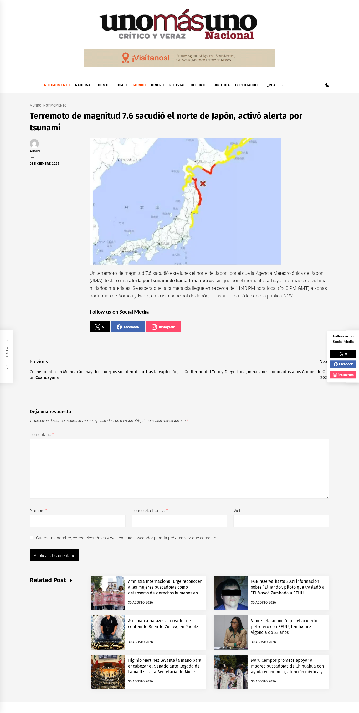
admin (35, 151)
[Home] (32, 85)
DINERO (157, 85)
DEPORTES (200, 85)
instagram (167, 327)
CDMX (103, 85)
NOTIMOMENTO (57, 85)
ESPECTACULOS (248, 85)
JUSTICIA (222, 85)
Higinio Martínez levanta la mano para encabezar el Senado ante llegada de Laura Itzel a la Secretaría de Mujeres (165, 666)
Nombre (38, 510)
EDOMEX (121, 85)
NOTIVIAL (177, 85)
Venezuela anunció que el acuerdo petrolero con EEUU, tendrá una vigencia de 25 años (284, 626)
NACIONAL (84, 85)
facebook (131, 327)
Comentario (42, 434)
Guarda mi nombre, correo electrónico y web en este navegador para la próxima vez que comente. (126, 537)
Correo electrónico (150, 510)
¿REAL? (273, 85)
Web (237, 510)
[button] (327, 85)
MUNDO (139, 85)
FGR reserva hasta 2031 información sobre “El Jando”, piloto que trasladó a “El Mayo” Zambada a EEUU (288, 587)
